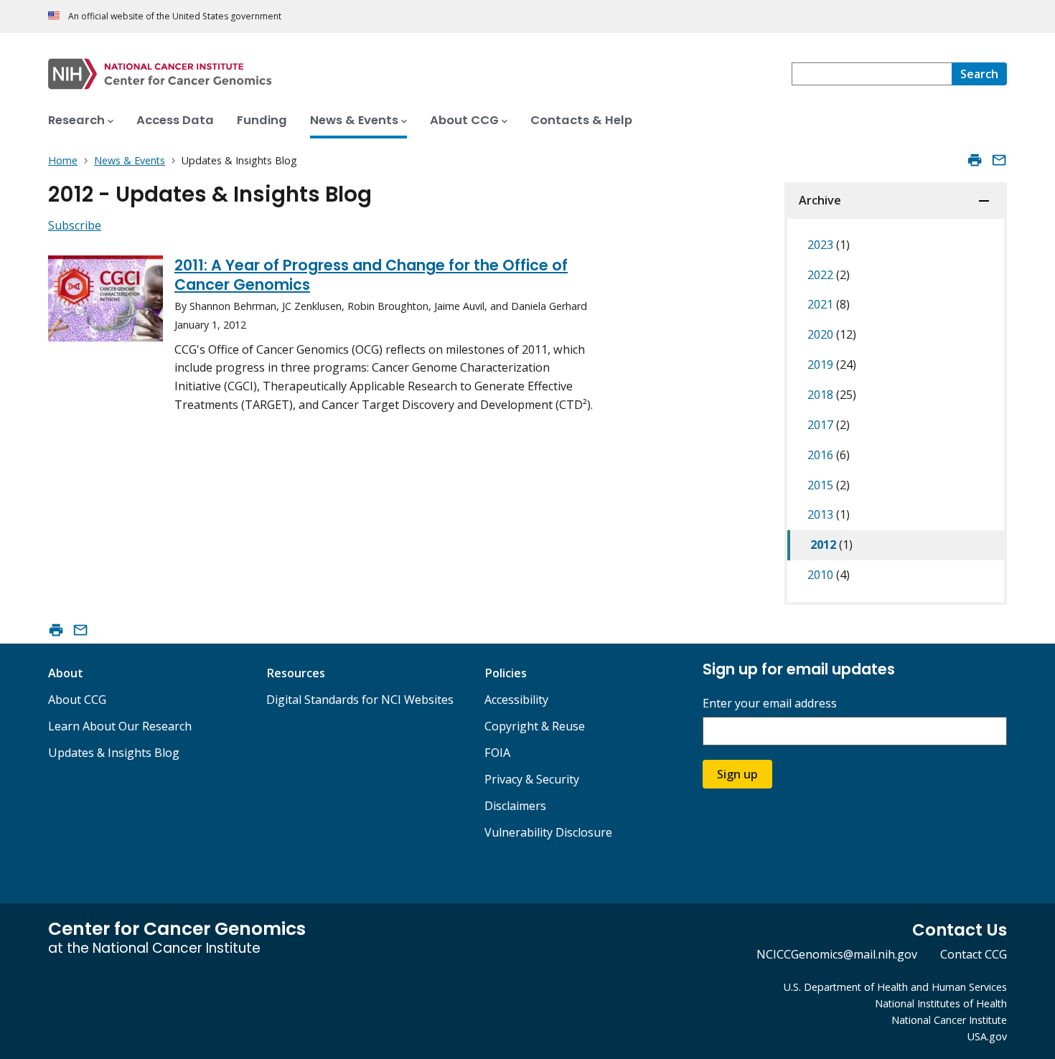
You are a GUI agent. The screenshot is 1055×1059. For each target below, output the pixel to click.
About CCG (77, 699)
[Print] (975, 160)
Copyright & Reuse (534, 726)
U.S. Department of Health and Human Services (895, 987)
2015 (828, 485)
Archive (820, 200)
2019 (831, 364)
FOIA (497, 753)
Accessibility (516, 699)
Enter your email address (770, 703)
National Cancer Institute (949, 1020)
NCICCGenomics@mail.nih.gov (836, 954)
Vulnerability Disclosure (548, 832)
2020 (831, 334)
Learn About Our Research (120, 726)
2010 (828, 575)
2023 (828, 245)
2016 (828, 455)
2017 (828, 425)
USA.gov (987, 1036)
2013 (828, 514)
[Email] (999, 160)
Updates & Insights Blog (113, 753)
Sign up (737, 774)
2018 (831, 395)
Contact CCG (973, 954)
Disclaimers (515, 806)
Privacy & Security (531, 779)
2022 (828, 275)
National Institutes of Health (941, 1003)
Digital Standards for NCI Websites (360, 699)
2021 (828, 304)
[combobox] (872, 73)
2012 (831, 544)
